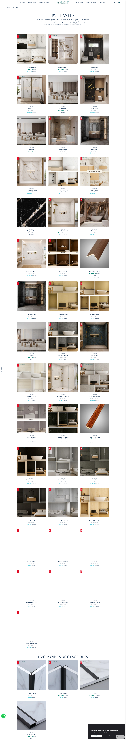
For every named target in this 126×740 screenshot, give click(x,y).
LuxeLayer (31, 65)
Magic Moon (94, 108)
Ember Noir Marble (31, 480)
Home (8, 7)
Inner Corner (63, 693)
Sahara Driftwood (95, 602)
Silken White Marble (63, 190)
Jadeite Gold (94, 231)
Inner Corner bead (95, 437)
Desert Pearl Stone (63, 314)
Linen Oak (94, 561)
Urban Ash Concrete (94, 480)
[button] (8, 3)
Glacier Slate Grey (63, 355)
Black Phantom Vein (31, 602)
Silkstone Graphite (63, 480)
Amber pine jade (31, 314)
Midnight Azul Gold (31, 643)
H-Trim (95, 693)
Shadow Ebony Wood (31, 521)
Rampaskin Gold (63, 67)
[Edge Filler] (5, 733)
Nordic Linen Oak (63, 561)
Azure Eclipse (94, 355)
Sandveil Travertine (94, 521)
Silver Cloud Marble (94, 396)
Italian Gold (94, 190)
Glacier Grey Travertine (63, 521)
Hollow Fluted (63, 108)
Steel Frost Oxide (31, 561)
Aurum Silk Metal (94, 314)
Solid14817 (31, 355)
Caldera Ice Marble (31, 271)
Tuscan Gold (31, 108)
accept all (96, 735)
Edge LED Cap (31, 734)
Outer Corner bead (94, 271)
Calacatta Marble (31, 67)
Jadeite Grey (94, 149)
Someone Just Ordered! (17, 731)
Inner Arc (31, 149)
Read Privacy (109, 732)
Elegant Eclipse (31, 231)
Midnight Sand (95, 67)
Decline (107, 735)
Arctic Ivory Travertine (63, 396)
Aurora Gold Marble (31, 190)
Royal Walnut (63, 271)
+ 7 (98, 277)
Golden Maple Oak (63, 602)
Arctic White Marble (63, 231)
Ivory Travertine (31, 396)
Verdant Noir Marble (63, 437)
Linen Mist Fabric (31, 437)
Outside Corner (31, 693)
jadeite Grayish (63, 149)
